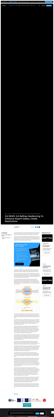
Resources (28, 5)
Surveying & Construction (46, 243)
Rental (16, 5)
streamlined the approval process (29, 363)
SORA (34, 5)
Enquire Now (49, 5)
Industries (10, 5)
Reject (42, 413)
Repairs (25, 5)
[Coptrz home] (4, 5)
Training (23, 5)
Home (6, 213)
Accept (37, 413)
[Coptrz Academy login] (39, 5)
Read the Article (46, 252)
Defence (32, 5)
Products (13, 5)
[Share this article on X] (39, 227)
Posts (10, 213)
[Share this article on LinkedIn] (37, 227)
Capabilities (19, 5)
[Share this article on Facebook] (35, 227)
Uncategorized (44, 285)
